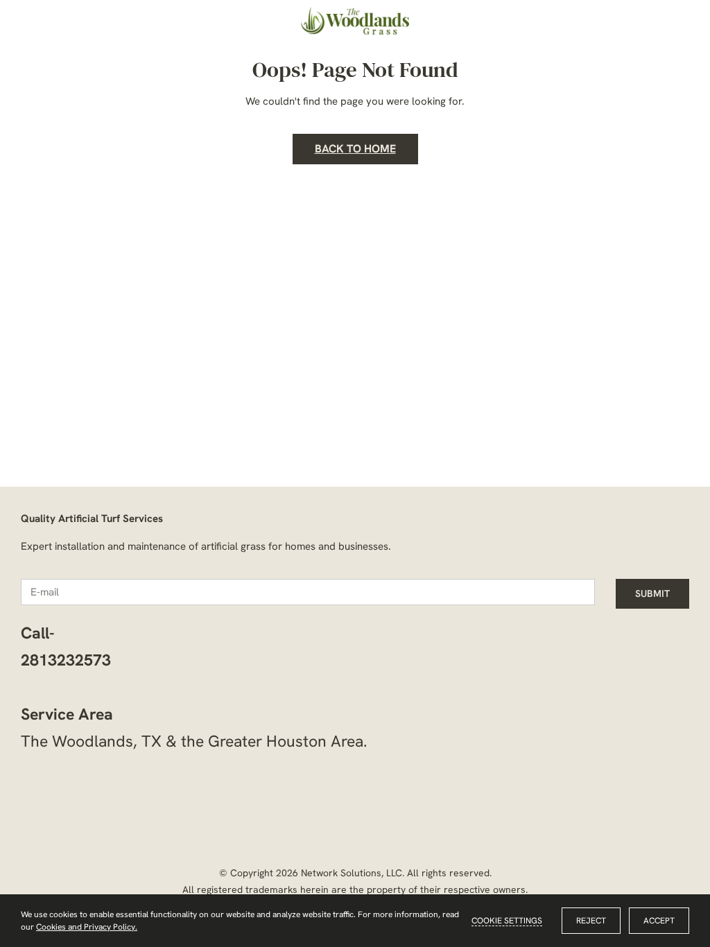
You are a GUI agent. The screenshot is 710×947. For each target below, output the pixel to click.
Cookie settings (506, 920)
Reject (591, 920)
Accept (659, 920)
